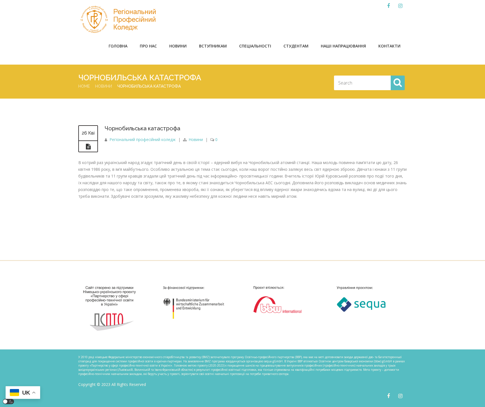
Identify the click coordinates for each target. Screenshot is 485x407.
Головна (118, 46)
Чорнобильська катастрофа (142, 128)
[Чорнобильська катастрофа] (88, 146)
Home (84, 86)
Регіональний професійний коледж (142, 139)
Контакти (389, 46)
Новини (178, 46)
